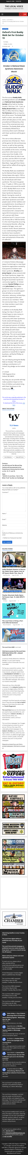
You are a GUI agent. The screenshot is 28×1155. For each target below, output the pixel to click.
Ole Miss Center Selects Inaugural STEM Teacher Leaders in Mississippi (13, 1028)
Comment (5, 492)
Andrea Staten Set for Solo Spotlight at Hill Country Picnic (13, 1040)
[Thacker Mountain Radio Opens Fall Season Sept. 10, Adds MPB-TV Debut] (14, 585)
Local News (5, 28)
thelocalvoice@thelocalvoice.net (15, 1133)
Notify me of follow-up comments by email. (12, 534)
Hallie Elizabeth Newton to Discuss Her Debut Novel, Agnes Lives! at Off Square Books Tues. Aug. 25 (13, 571)
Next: (13, 476)
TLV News (5, 42)
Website (4, 525)
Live (25, 14)
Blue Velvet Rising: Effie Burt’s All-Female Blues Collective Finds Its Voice (13, 1071)
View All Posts (20, 457)
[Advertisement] (14, 893)
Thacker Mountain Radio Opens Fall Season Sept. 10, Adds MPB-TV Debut (13, 597)
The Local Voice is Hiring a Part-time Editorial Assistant (12, 622)
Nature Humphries (7, 624)
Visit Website (8, 457)
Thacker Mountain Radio (15, 591)
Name (4, 513)
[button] (2, 14)
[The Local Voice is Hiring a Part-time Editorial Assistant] (14, 611)
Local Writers (13, 565)
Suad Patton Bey (6, 575)
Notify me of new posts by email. (13, 538)
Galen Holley (11, 1013)
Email (4, 519)
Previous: (13, 467)
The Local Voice (14, 6)
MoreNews (10, 1153)
